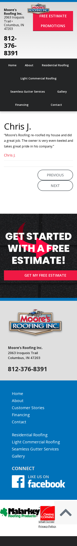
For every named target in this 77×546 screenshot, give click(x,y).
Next (55, 185)
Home (17, 393)
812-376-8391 (11, 46)
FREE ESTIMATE (53, 16)
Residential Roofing (30, 434)
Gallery (18, 456)
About (17, 400)
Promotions (53, 25)
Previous (55, 175)
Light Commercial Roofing (36, 442)
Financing (21, 414)
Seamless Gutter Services (35, 449)
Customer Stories (28, 407)
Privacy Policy (47, 526)
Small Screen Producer (53, 521)
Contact (19, 421)
